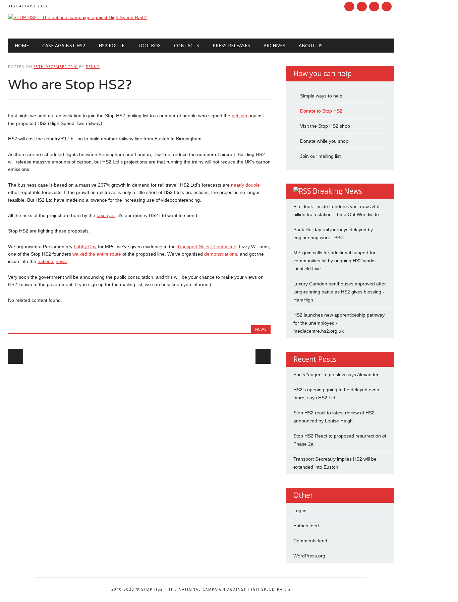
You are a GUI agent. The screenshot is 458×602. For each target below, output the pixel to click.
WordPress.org (309, 555)
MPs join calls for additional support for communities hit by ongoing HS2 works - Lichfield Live (336, 260)
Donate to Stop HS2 (321, 111)
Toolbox (149, 45)
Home (22, 45)
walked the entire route (96, 254)
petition (239, 115)
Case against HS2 (63, 45)
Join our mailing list (320, 156)
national (46, 261)
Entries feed (306, 525)
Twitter (362, 6)
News (261, 329)
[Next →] (263, 356)
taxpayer (106, 215)
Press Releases (231, 45)
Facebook (349, 6)
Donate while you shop (324, 141)
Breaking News (337, 191)
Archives (274, 45)
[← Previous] (15, 356)
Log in (299, 510)
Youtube (374, 6)
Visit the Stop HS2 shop (325, 126)
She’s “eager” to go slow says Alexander (336, 374)
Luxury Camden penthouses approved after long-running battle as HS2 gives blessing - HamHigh (339, 292)
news (61, 261)
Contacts (186, 45)
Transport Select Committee (206, 246)
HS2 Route (111, 45)
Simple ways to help (321, 95)
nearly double (245, 185)
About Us (311, 45)
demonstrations (220, 254)
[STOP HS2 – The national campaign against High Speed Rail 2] (77, 17)
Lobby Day (85, 246)
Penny (93, 66)
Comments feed (310, 540)
